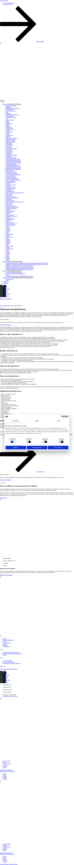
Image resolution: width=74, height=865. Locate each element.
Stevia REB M (9, 146)
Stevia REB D (9, 144)
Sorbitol (7, 251)
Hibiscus (8, 133)
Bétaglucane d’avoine (11, 196)
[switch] (29, 442)
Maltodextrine (9, 123)
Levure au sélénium (10, 175)
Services (1, 649)
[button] (5, 286)
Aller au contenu (4, 0)
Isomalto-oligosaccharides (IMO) (13, 161)
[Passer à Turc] (7, 291)
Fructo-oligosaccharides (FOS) (13, 159)
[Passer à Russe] (7, 296)
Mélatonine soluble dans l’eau (12, 108)
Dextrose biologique (10, 210)
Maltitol (7, 252)
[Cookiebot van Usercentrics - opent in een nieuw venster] (62, 417)
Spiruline (8, 227)
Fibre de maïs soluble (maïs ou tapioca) (15, 192)
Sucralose (8, 183)
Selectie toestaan (37, 447)
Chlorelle (8, 229)
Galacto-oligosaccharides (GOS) (13, 160)
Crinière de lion (9, 236)
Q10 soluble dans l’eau (11, 110)
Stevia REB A (9, 143)
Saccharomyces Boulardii (11, 173)
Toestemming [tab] (15, 420)
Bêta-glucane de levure (11, 172)
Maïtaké (7, 231)
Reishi (7, 233)
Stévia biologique (10, 214)
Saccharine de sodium (11, 185)
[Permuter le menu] (2, 101)
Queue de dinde (9, 234)
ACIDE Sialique (9, 109)
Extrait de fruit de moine (11, 148)
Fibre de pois (9, 195)
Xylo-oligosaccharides (11, 157)
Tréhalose (8, 122)
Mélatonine (8, 107)
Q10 (7, 112)
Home (1, 305)
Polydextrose (9, 190)
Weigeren (16, 447)
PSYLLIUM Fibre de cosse (12, 197)
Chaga (7, 226)
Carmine (8, 130)
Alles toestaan (58, 447)
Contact (1, 657)
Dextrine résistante (10, 191)
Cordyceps (8, 230)
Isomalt (7, 121)
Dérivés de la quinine (10, 139)
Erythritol (8, 209)
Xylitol (7, 213)
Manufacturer (7, 305)
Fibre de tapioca (9, 194)
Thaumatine (8, 147)
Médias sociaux (2, 666)
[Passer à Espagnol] (8, 294)
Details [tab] (37, 420)
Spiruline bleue (9, 131)
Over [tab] (58, 420)
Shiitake (7, 235)
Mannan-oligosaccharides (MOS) (13, 162)
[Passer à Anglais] (7, 289)
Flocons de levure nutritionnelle (13, 174)
